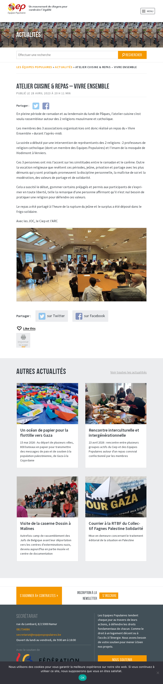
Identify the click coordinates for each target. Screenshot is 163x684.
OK (83, 677)
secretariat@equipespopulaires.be (38, 635)
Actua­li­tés (63, 67)
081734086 (23, 629)
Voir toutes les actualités (128, 372)
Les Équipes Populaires (34, 67)
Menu (149, 11)
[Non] (158, 673)
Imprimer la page (23, 343)
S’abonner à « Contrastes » (39, 599)
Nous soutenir (122, 660)
